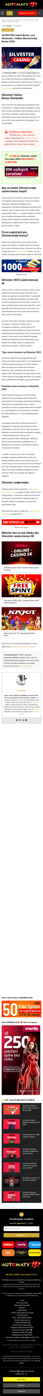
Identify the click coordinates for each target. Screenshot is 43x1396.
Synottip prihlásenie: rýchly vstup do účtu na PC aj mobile (31, 1108)
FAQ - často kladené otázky (22, 1317)
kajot (19, 213)
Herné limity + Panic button (22, 1325)
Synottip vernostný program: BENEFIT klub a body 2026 (31, 1194)
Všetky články (7, 30)
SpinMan (8, 26)
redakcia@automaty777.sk (26, 1347)
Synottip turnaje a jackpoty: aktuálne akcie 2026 (31, 1122)
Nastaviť (21, 1385)
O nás (22, 1300)
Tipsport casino (22, 251)
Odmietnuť (21, 1391)
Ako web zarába (22, 1303)
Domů (3, 20)
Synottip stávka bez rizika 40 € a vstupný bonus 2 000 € (30, 1166)
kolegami (35, 702)
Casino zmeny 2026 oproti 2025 (22, 1313)
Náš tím (22, 1308)
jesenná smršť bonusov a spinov (23, 647)
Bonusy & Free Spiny (10, 13)
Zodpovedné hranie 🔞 (22, 1322)
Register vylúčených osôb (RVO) (22, 1327)
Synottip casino (31, 138)
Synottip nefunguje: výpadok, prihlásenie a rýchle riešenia (30, 1151)
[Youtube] (17, 720)
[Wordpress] (20, 720)
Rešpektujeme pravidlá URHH (22, 1335)
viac (26, 1374)
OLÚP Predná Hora (31, 1295)
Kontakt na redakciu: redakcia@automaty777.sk (22, 1337)
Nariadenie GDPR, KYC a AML (22, 1332)
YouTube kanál (22, 1315)
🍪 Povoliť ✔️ (21, 1379)
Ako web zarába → (27, 666)
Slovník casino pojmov (22, 1320)
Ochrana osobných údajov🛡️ (22, 1330)
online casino (7, 88)
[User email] (26, 720)
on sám (36, 709)
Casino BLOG (22, 1310)
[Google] (23, 720)
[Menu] (2, 13)
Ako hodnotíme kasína (22, 1305)
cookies (33, 1340)
